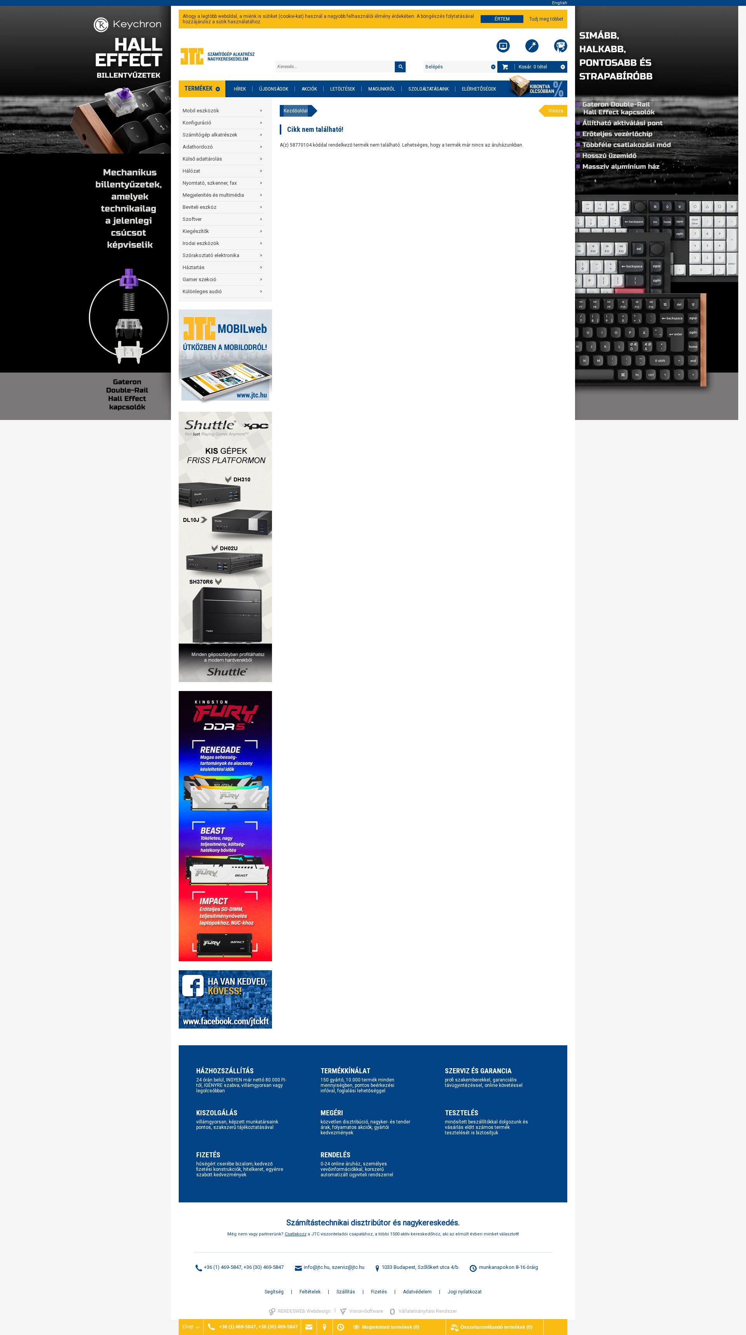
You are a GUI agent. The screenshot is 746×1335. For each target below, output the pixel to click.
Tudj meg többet (546, 19)
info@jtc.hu (316, 1267)
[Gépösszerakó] (503, 45)
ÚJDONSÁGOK (273, 89)
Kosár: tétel (533, 67)
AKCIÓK (309, 89)
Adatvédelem (417, 1292)
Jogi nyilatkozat (465, 1292)
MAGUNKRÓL (381, 89)
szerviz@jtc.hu (348, 1267)
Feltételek (310, 1292)
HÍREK (240, 89)
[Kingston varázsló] (560, 45)
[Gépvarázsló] (532, 45)
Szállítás (345, 1292)
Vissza (555, 111)
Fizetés (379, 1292)
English (559, 2)
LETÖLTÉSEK (342, 89)
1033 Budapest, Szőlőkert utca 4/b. (421, 1267)
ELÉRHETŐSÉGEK (479, 89)
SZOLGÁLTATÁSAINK (428, 89)
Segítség (274, 1292)
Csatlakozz (296, 1234)
